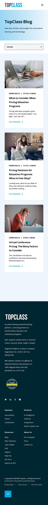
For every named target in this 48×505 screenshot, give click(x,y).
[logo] (16, 316)
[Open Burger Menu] (42, 5)
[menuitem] (9, 415)
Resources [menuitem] (9, 432)
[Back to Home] (13, 5)
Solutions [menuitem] (8, 410)
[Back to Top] (8, 494)
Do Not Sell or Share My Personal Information (20, 481)
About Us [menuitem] (28, 432)
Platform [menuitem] (28, 410)
